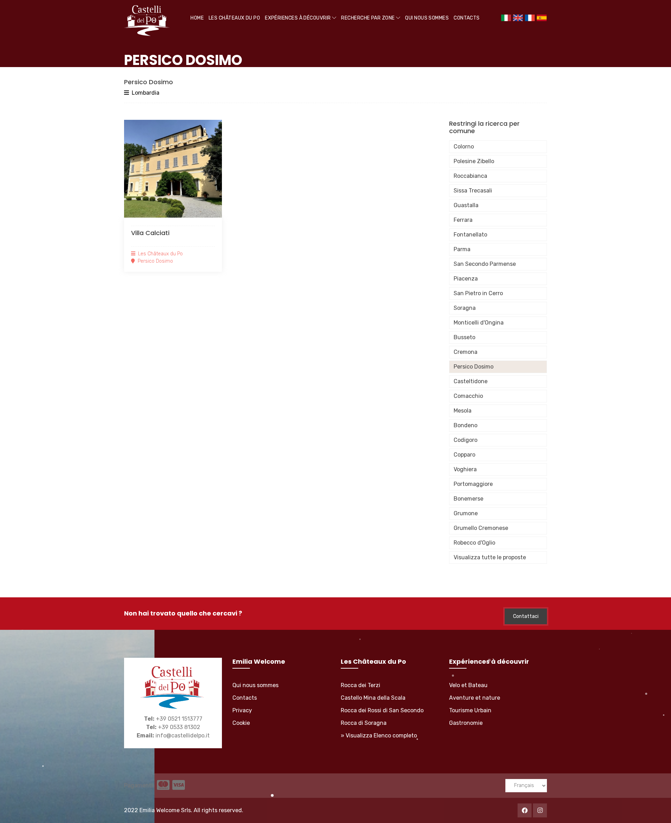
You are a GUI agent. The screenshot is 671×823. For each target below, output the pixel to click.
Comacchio (468, 396)
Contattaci (526, 616)
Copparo (464, 454)
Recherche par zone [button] (368, 18)
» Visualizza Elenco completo (379, 735)
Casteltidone (471, 381)
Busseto (464, 337)
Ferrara (463, 220)
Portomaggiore (473, 484)
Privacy (242, 710)
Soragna (465, 308)
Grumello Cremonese (481, 528)
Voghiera (465, 469)
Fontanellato (470, 234)
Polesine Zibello (474, 161)
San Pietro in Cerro (478, 293)
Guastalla (466, 205)
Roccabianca (470, 176)
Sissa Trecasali (473, 190)
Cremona (465, 352)
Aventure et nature (474, 697)
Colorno (464, 146)
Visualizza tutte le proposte (490, 557)
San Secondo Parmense (485, 264)
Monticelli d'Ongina (479, 322)
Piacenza (466, 278)
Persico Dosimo (473, 366)
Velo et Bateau (468, 685)
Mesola (462, 410)
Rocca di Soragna (364, 723)
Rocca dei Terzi (360, 685)
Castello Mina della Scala (373, 697)
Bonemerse (468, 498)
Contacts (467, 18)
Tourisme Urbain (470, 710)
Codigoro (465, 440)
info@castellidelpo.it (183, 735)
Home (197, 18)
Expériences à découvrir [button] (298, 18)
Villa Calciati (150, 232)
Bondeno (465, 425)
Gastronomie (466, 723)
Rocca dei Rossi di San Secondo (382, 710)
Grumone (466, 513)
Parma (462, 249)
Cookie (241, 723)
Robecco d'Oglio (474, 542)
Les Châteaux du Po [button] (234, 18)
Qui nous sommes (427, 18)
